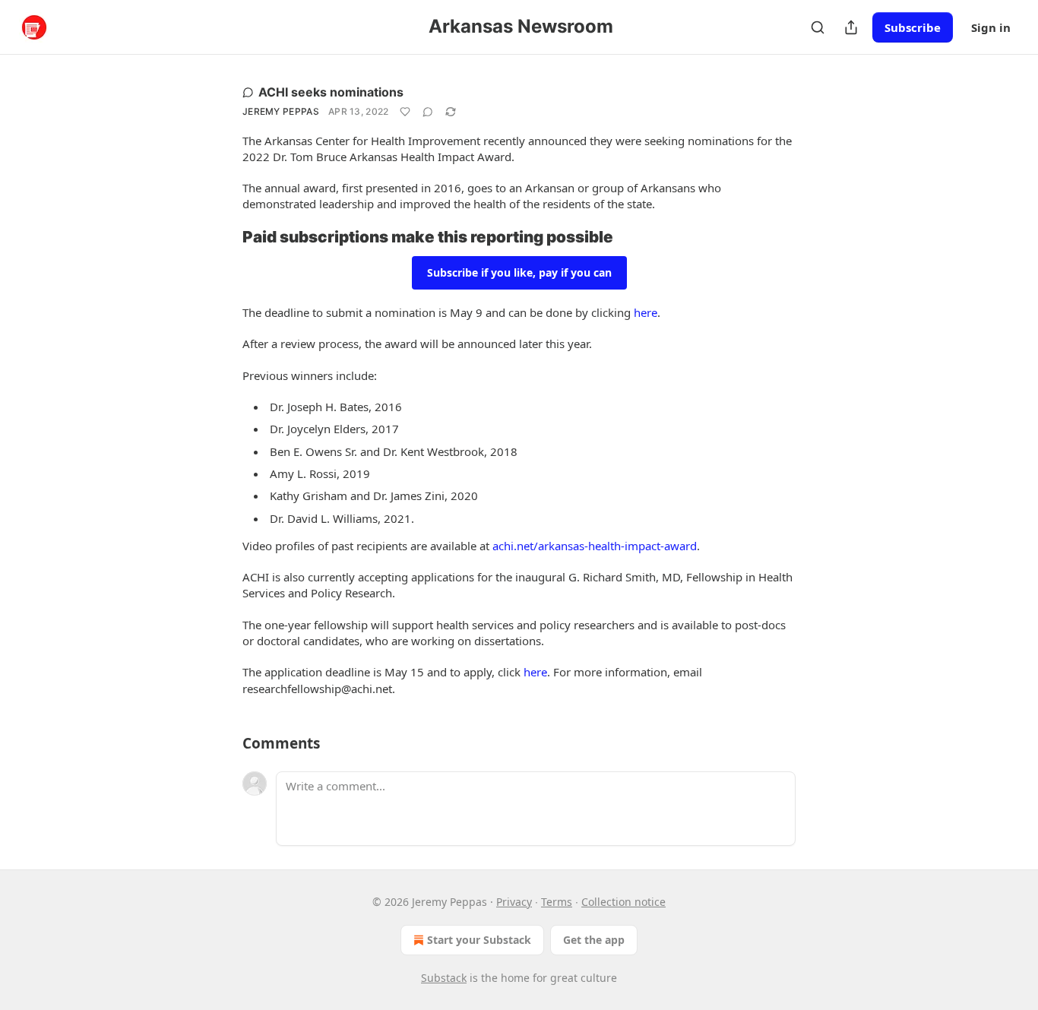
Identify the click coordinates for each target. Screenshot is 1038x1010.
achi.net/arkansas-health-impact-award (594, 545)
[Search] (817, 27)
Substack (444, 977)
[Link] (221, 237)
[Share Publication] (851, 27)
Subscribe (913, 27)
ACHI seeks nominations (330, 92)
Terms (556, 901)
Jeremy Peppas (280, 111)
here (645, 312)
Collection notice (623, 901)
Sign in (991, 27)
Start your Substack (479, 939)
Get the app (594, 939)
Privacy (514, 901)
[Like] (405, 112)
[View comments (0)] (428, 112)
